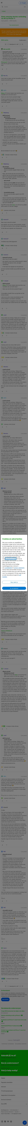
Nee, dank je (14, 582)
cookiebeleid (8, 568)
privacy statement (19, 568)
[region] (14, 563)
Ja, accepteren (14, 588)
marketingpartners (10, 558)
